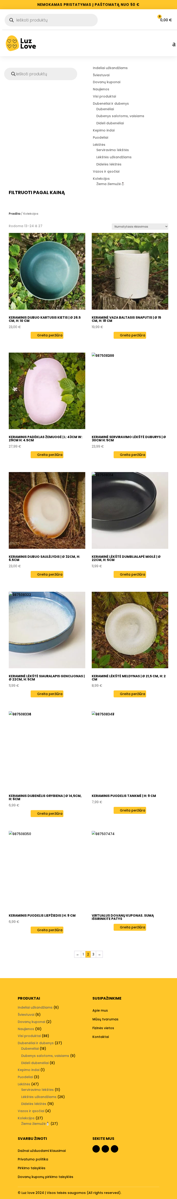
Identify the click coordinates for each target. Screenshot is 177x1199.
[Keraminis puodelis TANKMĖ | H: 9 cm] (130, 749)
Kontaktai (100, 1036)
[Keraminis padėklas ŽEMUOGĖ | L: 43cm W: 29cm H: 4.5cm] (47, 391)
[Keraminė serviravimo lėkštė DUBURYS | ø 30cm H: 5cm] (130, 391)
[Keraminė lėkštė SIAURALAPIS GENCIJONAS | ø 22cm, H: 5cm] (47, 630)
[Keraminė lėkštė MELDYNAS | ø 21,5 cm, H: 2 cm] (130, 630)
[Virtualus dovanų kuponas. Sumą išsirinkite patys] (130, 869)
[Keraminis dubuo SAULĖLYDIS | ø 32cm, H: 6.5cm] (47, 510)
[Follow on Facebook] (96, 1149)
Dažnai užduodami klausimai (42, 1150)
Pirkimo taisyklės (31, 1168)
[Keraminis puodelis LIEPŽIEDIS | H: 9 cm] (47, 869)
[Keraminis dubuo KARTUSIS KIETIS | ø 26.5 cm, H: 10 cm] (47, 271)
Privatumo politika (33, 1159)
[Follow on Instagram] (105, 1149)
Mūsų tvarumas (105, 1019)
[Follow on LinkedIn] (114, 1149)
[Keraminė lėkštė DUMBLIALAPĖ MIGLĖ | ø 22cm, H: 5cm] (130, 510)
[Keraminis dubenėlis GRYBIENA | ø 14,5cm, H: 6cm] (47, 749)
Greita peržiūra (49, 335)
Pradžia (14, 213)
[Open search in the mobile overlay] (51, 20)
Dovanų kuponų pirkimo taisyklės (45, 1177)
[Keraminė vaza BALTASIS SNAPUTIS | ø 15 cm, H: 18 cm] (130, 271)
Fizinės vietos (103, 1028)
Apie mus (100, 1010)
